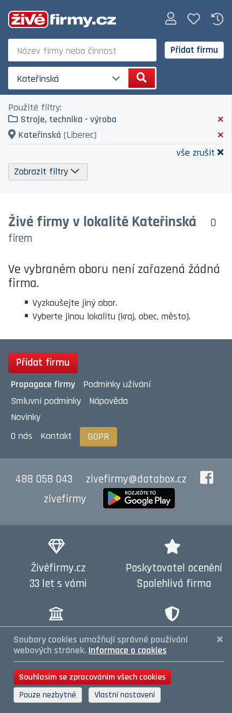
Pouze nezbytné (47, 695)
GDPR (98, 436)
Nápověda (108, 401)
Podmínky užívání (117, 384)
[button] (170, 19)
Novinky (25, 417)
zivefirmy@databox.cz (136, 479)
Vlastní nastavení (124, 695)
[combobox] (82, 50)
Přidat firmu (194, 50)
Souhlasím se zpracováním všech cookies (92, 677)
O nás (21, 436)
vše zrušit (195, 152)
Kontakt (56, 436)
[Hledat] (141, 78)
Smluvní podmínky (46, 401)
